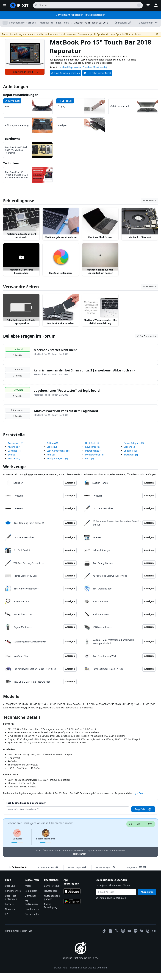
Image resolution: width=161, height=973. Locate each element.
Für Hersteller (32, 914)
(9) (52, 446)
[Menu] (5, 5)
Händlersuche (32, 908)
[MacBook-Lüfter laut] (140, 221)
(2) (15, 443)
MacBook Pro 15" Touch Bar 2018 (91, 22)
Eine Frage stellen (147, 336)
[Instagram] (123, 931)
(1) (14, 446)
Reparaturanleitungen (20, 95)
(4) (92, 443)
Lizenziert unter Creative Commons (88, 967)
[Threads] (148, 931)
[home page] (19, 5)
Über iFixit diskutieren (11, 897)
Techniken (11, 163)
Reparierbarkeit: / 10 (25, 72)
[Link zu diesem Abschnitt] (1, 718)
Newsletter (11, 908)
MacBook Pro (18, 22)
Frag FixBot (141, 809)
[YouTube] (129, 931)
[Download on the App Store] (72, 891)
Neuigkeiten (31, 890)
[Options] (5, 23)
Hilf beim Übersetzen (16, 930)
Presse (28, 885)
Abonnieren (147, 891)
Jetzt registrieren (95, 14)
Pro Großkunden (31, 902)
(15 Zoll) (32, 22)
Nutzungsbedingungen (52, 897)
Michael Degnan (68, 67)
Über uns (10, 885)
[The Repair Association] (154, 931)
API (6, 914)
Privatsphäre (50, 890)
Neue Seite (151, 200)
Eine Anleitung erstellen (67, 72)
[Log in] (156, 5)
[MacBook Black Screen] (100, 221)
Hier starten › (80, 853)
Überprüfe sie (133, 34)
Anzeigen (70, 482)
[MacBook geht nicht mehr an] (61, 221)
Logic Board (139, 793)
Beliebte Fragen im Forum (29, 336)
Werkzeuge (14, 466)
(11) (58, 450)
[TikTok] (104, 931)
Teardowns (11, 139)
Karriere (9, 903)
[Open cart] (148, 5)
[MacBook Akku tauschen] (61, 307)
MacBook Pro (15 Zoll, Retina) (55, 22)
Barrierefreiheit (52, 885)
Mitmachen (30, 895)
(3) (92, 446)
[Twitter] (117, 931)
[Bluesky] (141, 931)
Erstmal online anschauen (112, 897)
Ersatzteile (14, 435)
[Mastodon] (136, 931)
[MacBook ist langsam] (61, 256)
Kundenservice (13, 890)
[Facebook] (110, 931)
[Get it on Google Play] (72, 901)
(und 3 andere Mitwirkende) (92, 67)
